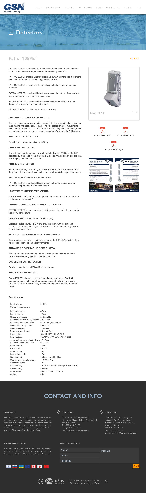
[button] (53, 8)
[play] (133, 112)
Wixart (97, 483)
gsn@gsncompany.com (78, 430)
